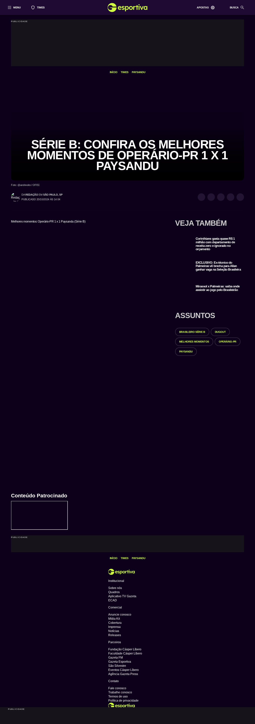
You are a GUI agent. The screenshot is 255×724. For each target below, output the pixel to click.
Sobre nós (115, 588)
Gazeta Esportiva (119, 661)
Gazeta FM (115, 657)
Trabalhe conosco (120, 692)
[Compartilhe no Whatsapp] (211, 197)
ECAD (112, 600)
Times (39, 7)
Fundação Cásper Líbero (124, 649)
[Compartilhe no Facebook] (230, 197)
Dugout (220, 331)
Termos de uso (118, 696)
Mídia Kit (114, 618)
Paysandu (138, 72)
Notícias (113, 631)
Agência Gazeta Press (123, 674)
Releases (114, 635)
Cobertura (115, 622)
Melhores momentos (194, 341)
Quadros (114, 592)
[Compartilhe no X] (221, 197)
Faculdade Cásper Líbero (125, 653)
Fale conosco (117, 688)
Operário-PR (227, 341)
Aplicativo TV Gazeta (122, 596)
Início (113, 72)
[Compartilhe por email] (240, 197)
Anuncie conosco (119, 614)
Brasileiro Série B (192, 331)
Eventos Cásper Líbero (123, 669)
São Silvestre (117, 665)
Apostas (203, 7)
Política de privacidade (123, 700)
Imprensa (114, 626)
